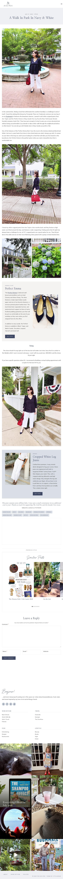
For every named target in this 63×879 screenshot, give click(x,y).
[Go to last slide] (10, 583)
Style (36, 14)
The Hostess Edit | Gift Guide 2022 (21, 599)
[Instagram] (3, 704)
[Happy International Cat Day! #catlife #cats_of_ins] (16, 759)
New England (7, 515)
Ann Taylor (6, 512)
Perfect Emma (13, 288)
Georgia (37, 717)
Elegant (28, 512)
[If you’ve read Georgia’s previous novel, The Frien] (47, 855)
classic (21, 512)
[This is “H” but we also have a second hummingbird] (16, 855)
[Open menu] (61, 4)
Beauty (37, 732)
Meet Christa (5, 714)
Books (37, 734)
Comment (5, 624)
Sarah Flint (17, 515)
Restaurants (5, 736)
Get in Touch (5, 719)
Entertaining (5, 732)
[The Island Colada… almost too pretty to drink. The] (47, 791)
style (26, 515)
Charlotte (37, 714)
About (6, 874)
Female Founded (39, 512)
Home (36, 739)
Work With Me (6, 717)
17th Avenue (57, 876)
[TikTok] (14, 704)
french (49, 512)
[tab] (32, 606)
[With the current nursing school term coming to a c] (16, 791)
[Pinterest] (10, 704)
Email (25, 651)
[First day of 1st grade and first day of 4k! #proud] (47, 759)
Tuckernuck (44, 515)
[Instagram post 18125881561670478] (47, 823)
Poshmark (9, 116)
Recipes (4, 734)
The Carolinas (39, 719)
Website (45, 651)
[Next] (61, 583)
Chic (14, 512)
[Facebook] (7, 704)
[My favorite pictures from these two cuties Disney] (16, 823)
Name (5, 651)
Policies (4, 721)
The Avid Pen (34, 515)
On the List (47, 599)
